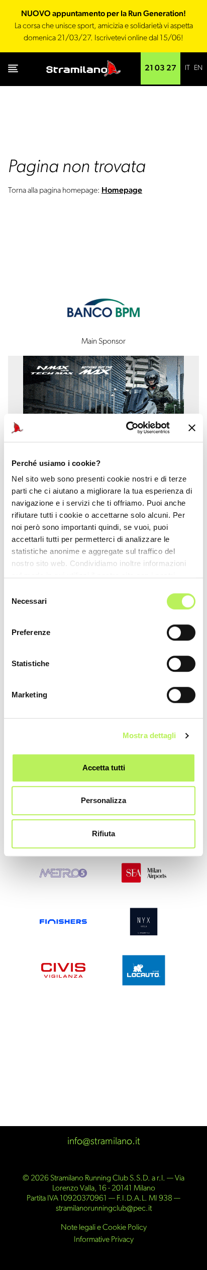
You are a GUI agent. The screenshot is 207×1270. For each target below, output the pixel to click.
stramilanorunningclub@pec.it (104, 1209)
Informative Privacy (104, 1240)
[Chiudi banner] (191, 427)
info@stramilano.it (103, 1142)
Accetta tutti (103, 767)
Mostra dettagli (149, 735)
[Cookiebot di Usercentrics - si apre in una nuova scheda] (128, 427)
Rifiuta (103, 833)
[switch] (181, 632)
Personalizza (103, 800)
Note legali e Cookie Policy (104, 1228)
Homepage (121, 191)
